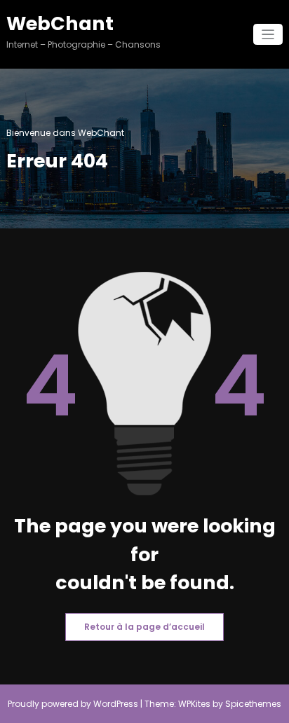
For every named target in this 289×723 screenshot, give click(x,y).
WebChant (60, 23)
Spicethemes (253, 704)
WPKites (195, 704)
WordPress (115, 704)
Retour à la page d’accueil (144, 627)
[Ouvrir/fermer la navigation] (268, 35)
